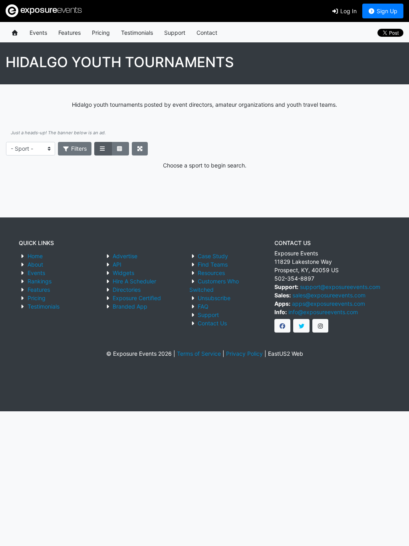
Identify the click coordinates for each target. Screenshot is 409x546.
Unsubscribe (214, 298)
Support (174, 32)
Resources (211, 272)
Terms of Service (199, 353)
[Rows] (103, 148)
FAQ (203, 306)
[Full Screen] (140, 148)
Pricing (101, 32)
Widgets (123, 272)
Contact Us (212, 323)
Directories (127, 289)
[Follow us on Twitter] (301, 326)
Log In (348, 11)
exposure (50, 10)
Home (35, 256)
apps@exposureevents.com (328, 303)
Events (38, 32)
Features (69, 32)
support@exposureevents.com (340, 286)
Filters (78, 148)
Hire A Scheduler (134, 281)
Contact (207, 32)
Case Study (213, 256)
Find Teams (213, 264)
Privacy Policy (244, 353)
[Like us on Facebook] (282, 326)
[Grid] (120, 148)
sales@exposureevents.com (328, 295)
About (35, 264)
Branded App (130, 306)
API (117, 264)
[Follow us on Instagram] (320, 326)
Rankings (40, 281)
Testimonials (137, 32)
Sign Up (386, 11)
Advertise (125, 256)
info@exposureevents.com (323, 312)
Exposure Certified (137, 298)
